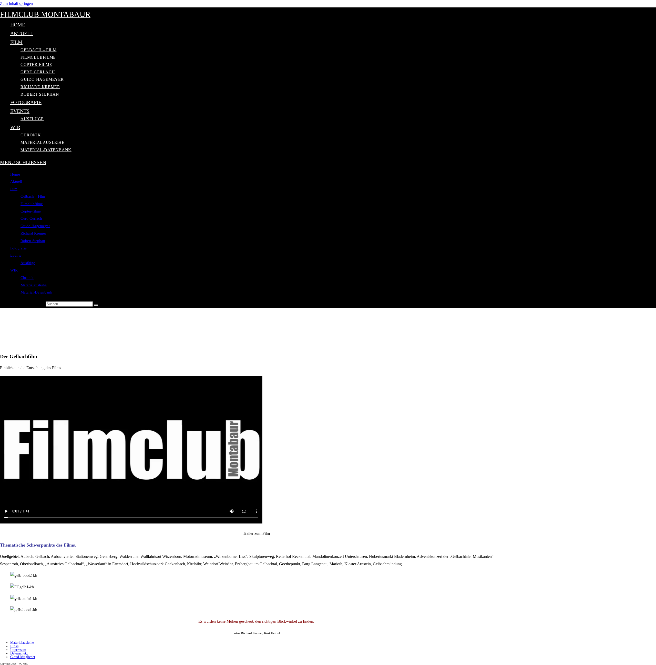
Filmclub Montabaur (45, 14)
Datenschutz (19, 653)
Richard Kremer (33, 233)
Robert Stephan (32, 241)
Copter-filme (30, 211)
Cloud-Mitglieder (22, 657)
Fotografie (18, 248)
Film (13, 189)
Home (15, 174)
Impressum (18, 650)
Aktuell (16, 181)
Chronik (27, 278)
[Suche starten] (96, 305)
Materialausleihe (33, 285)
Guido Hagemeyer (35, 226)
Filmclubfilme (31, 204)
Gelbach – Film (32, 196)
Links (14, 646)
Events (15, 255)
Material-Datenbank (36, 292)
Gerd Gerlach (31, 218)
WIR (14, 270)
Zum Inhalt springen (16, 3)
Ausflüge (27, 263)
